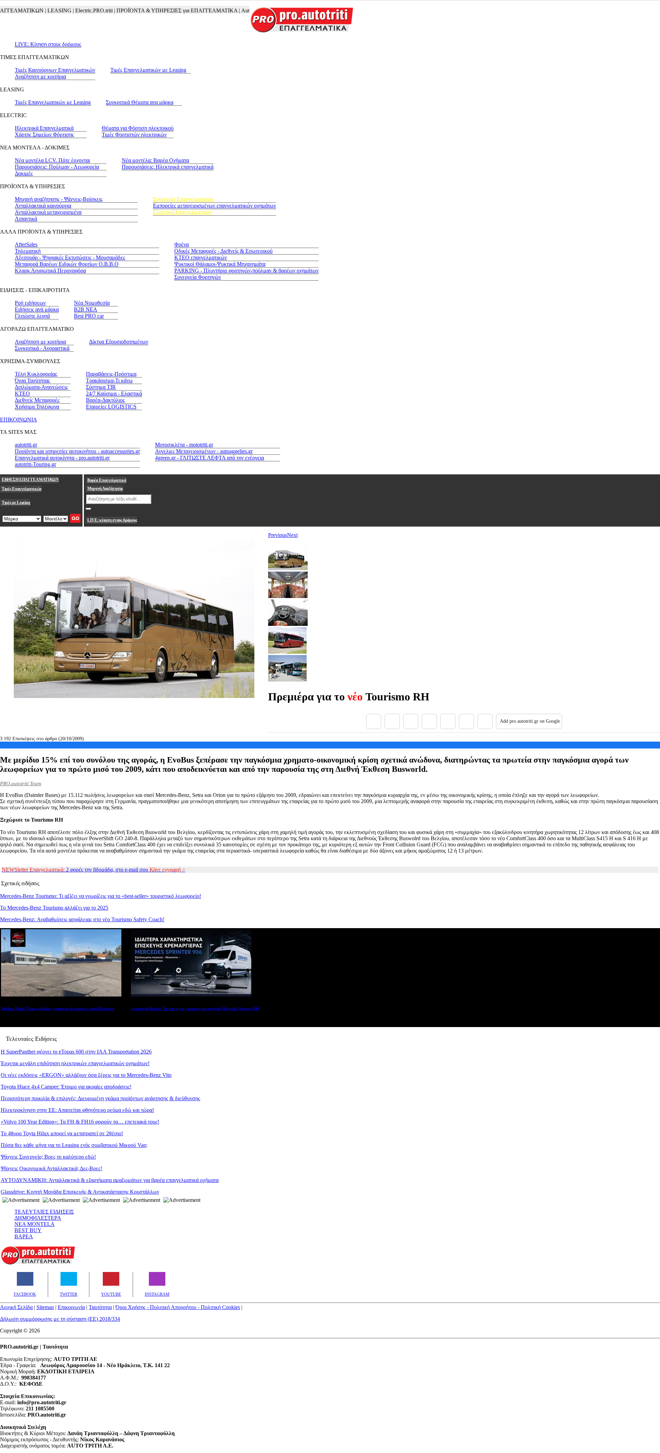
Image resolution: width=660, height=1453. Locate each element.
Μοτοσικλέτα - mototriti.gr (184, 445)
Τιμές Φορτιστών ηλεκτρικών (134, 134)
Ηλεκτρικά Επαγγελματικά (44, 128)
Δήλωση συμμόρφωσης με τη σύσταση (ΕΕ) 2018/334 (60, 1319)
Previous (277, 535)
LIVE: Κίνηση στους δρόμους (48, 44)
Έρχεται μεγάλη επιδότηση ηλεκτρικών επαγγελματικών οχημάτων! (75, 1063)
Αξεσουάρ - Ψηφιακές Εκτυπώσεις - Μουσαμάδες (70, 257)
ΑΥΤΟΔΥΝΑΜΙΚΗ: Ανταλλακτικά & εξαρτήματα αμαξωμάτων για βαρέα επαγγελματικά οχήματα (110, 1180)
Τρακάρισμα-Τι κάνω (109, 380)
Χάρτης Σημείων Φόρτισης (44, 134)
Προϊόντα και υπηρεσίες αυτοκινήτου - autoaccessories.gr (77, 451)
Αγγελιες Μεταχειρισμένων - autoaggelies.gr (204, 451)
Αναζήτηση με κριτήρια (40, 76)
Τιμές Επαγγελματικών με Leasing (148, 70)
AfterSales (26, 244)
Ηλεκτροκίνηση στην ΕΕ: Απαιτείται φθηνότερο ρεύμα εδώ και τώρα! (77, 1110)
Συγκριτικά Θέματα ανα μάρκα (139, 102)
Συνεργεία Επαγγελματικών (183, 199)
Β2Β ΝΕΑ (85, 309)
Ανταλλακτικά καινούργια (43, 206)
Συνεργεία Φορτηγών (197, 277)
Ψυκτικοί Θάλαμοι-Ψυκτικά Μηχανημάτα (219, 264)
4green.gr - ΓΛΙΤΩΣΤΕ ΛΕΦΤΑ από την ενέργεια (209, 458)
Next (292, 535)
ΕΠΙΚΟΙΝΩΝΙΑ (18, 420)
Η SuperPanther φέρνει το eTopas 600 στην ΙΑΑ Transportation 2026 (76, 1052)
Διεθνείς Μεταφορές (37, 400)
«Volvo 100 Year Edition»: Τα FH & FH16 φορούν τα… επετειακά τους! (80, 1122)
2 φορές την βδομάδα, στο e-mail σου (93, 869)
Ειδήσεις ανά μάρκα (37, 309)
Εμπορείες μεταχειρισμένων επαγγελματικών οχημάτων (214, 206)
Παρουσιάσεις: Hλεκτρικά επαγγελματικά (167, 167)
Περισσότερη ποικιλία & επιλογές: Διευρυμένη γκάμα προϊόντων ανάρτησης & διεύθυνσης (100, 1098)
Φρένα (181, 244)
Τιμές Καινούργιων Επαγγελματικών (55, 70)
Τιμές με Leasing (16, 502)
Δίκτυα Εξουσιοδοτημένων (118, 342)
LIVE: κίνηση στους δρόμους (112, 520)
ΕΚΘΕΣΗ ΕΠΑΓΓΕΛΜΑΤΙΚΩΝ (30, 479)
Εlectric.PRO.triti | (75, 10)
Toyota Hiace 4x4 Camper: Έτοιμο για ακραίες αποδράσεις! (66, 1087)
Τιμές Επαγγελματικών (22, 488)
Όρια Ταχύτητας (32, 380)
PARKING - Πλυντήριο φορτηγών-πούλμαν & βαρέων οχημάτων (246, 270)
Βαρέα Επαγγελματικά (106, 480)
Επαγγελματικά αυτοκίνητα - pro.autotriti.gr (62, 458)
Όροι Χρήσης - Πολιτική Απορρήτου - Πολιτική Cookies (178, 1307)
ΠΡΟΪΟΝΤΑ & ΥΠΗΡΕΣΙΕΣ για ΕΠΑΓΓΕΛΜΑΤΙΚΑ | (158, 10)
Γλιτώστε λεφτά (32, 316)
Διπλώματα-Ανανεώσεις (41, 387)
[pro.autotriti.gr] (38, 1263)
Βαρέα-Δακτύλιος (105, 400)
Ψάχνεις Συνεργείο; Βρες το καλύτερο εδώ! (48, 1157)
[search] (88, 509)
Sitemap (45, 1307)
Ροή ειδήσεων (30, 303)
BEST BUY (28, 1230)
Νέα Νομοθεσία (92, 303)
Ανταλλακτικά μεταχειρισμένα (48, 212)
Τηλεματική (28, 251)
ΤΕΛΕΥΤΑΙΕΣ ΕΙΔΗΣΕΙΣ (44, 1212)
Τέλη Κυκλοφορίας (36, 374)
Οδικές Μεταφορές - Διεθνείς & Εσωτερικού (223, 251)
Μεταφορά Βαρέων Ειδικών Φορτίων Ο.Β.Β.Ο (67, 264)
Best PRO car (89, 316)
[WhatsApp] (447, 721)
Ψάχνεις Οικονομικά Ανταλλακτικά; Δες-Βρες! (51, 1168)
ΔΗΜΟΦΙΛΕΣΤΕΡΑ (37, 1218)
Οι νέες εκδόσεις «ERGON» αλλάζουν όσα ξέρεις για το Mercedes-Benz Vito (86, 1075)
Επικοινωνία (71, 1307)
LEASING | (41, 10)
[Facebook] (373, 721)
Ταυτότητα (100, 1307)
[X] (392, 721)
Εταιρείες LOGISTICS (111, 406)
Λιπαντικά (26, 219)
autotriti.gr (26, 445)
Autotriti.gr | (235, 10)
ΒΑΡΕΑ (23, 1236)
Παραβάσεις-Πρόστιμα (111, 374)
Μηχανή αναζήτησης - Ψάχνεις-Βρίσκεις (58, 199)
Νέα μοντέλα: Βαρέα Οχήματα (155, 160)
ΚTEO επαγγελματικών (200, 257)
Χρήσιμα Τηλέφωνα (37, 406)
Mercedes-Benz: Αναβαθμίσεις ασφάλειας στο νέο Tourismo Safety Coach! (82, 919)
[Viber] (429, 721)
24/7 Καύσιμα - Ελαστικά (114, 393)
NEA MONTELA (34, 1224)
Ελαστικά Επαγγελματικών (182, 212)
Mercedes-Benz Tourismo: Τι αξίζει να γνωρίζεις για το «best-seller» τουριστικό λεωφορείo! (100, 896)
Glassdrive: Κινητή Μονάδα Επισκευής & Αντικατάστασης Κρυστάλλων (80, 1192)
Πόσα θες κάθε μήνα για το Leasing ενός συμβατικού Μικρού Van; (74, 1145)
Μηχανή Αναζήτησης (105, 488)
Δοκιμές (24, 173)
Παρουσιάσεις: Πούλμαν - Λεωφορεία (57, 167)
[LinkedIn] (466, 721)
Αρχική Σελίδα (16, 1307)
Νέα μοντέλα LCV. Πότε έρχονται (52, 160)
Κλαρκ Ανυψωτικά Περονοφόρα (50, 270)
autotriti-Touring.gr (35, 464)
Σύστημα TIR (101, 387)
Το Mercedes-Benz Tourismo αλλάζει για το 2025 (54, 908)
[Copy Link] (485, 721)
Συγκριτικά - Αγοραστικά (42, 348)
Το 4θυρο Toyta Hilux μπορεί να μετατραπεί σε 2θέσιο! (62, 1133)
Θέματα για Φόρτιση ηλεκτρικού (138, 128)
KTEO (22, 393)
